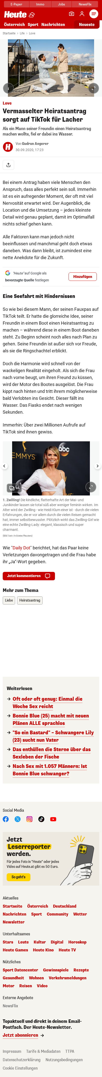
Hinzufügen (82, 276)
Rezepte (81, 970)
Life (22, 33)
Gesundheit (13, 978)
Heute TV (67, 950)
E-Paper (16, 4)
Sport (33, 24)
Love (32, 33)
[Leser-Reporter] (72, 14)
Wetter (80, 914)
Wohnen (36, 978)
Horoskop (77, 942)
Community (57, 914)
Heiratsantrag (29, 600)
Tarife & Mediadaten (43, 1051)
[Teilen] (8, 165)
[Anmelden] (82, 14)
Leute (23, 942)
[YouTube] (53, 819)
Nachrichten (14, 914)
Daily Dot (21, 547)
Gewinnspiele (56, 970)
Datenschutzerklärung (22, 1059)
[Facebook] (6, 819)
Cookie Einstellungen (20, 1068)
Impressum (12, 1051)
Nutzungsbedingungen (64, 1059)
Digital (57, 942)
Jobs (61, 4)
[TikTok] (41, 819)
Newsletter (14, 922)
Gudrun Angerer (35, 143)
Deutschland (64, 906)
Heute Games (15, 950)
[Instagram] (29, 819)
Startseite (9, 33)
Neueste (87, 24)
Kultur (40, 942)
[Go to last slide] (4, 466)
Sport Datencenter (20, 970)
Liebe (9, 600)
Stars (8, 942)
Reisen (25, 986)
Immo (40, 4)
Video (42, 986)
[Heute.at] (15, 14)
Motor (8, 986)
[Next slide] (97, 466)
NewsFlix (85, 4)
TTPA (69, 1051)
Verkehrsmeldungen (67, 978)
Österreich (14, 24)
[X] (18, 819)
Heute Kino (43, 950)
